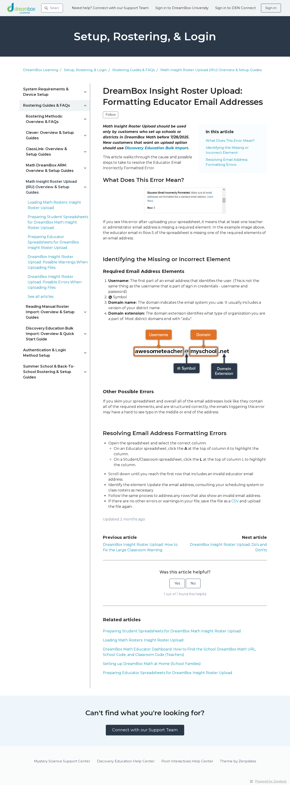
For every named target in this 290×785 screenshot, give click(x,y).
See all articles (40, 296)
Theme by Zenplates (238, 761)
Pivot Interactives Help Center (187, 761)
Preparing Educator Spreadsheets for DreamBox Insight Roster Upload (167, 673)
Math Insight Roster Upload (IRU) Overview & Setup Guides (211, 70)
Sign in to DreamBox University (181, 8)
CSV (235, 501)
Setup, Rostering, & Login (85, 70)
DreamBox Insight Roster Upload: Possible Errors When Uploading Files (55, 282)
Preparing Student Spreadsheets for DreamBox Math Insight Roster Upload (172, 631)
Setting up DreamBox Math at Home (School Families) (152, 664)
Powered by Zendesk (271, 781)
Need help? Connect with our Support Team (110, 8)
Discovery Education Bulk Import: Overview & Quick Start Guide (50, 333)
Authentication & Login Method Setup (44, 353)
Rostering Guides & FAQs (133, 70)
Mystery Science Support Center (62, 761)
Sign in (270, 8)
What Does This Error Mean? (230, 140)
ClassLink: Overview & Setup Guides (46, 152)
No (193, 583)
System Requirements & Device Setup (46, 92)
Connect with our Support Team (145, 729)
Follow (111, 115)
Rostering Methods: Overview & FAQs (44, 119)
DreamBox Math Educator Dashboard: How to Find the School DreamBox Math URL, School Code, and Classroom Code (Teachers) (179, 652)
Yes (177, 583)
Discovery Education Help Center (126, 761)
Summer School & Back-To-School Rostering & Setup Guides (49, 371)
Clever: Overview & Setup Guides (50, 135)
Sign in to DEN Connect (235, 8)
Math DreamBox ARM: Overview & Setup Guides (50, 168)
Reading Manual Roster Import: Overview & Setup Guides (50, 312)
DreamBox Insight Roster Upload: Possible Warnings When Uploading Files (58, 262)
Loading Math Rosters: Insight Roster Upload (143, 640)
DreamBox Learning (40, 70)
